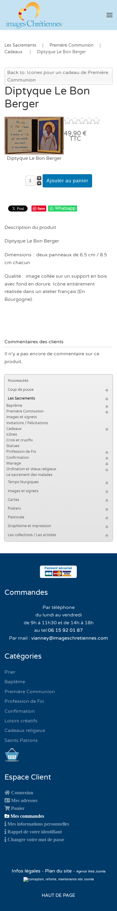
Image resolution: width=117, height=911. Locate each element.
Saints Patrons (21, 740)
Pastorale (16, 517)
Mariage (13, 463)
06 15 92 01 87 (65, 630)
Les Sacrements (21, 398)
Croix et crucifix (19, 440)
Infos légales (27, 871)
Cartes (13, 500)
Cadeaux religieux (24, 730)
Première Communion (25, 411)
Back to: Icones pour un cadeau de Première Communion (57, 76)
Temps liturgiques (23, 482)
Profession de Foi (21, 451)
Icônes (11, 434)
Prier (9, 672)
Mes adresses (24, 800)
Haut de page (58, 895)
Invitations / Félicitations (27, 423)
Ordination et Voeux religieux (31, 469)
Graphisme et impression (29, 526)
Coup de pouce (21, 390)
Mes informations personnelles (38, 823)
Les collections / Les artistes (32, 535)
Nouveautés (18, 380)
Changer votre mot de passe (36, 839)
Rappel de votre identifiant (35, 831)
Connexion (22, 792)
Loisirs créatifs (21, 721)
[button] (109, 15)
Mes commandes (27, 816)
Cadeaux (13, 429)
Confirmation (17, 458)
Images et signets (21, 417)
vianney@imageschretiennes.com (69, 638)
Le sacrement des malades (29, 475)
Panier (18, 808)
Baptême (14, 405)
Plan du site (58, 871)
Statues (13, 446)
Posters (14, 508)
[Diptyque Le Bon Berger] (34, 135)
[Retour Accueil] (34, 15)
